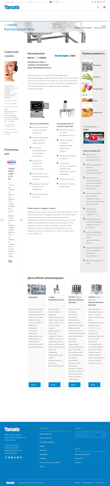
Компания (43, 450)
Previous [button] (2, 221)
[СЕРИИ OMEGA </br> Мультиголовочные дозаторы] (76, 289)
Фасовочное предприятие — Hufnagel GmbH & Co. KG (11, 180)
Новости (78, 462)
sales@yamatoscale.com (13, 450)
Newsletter (79, 458)
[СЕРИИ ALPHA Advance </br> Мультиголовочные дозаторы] (96, 289)
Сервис (42, 446)
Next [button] (21, 221)
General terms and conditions (50, 462)
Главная (76, 28)
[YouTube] (98, 2)
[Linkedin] (101, 2)
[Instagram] (18, 457)
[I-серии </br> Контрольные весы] (56, 289)
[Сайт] (104, 2)
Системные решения (47, 442)
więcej (33, 385)
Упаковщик (33, 297)
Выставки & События (82, 454)
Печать (42, 466)
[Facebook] (92, 2)
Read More (10, 258)
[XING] (21, 457)
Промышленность (46, 438)
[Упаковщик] (37, 289)
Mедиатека (43, 454)
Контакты (43, 458)
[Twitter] (95, 2)
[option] (12, 211)
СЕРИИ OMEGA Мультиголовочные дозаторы (76, 299)
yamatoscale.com (10, 453)
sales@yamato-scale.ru (11, 106)
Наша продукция (87, 28)
